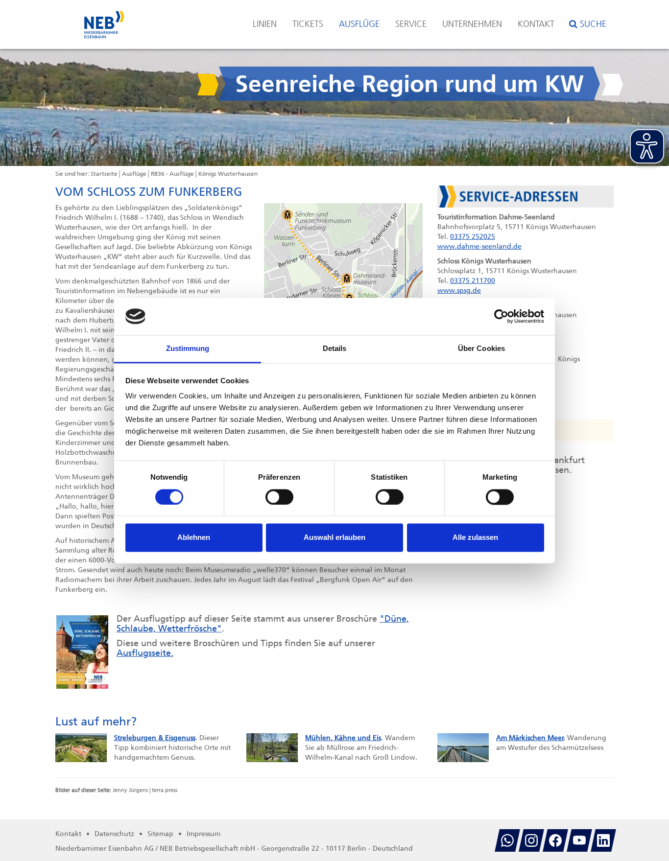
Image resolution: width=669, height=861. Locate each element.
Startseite (104, 173)
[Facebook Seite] (555, 840)
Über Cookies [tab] (481, 349)
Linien (265, 24)
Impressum (203, 834)
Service (411, 24)
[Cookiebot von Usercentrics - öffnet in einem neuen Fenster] (501, 316)
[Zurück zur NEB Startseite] (104, 20)
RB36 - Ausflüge (172, 173)
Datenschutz (114, 834)
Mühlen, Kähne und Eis (343, 738)
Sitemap (160, 834)
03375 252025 (472, 237)
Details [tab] (335, 349)
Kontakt (536, 24)
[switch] (279, 497)
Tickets (307, 24)
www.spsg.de (459, 290)
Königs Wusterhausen (228, 173)
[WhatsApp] (507, 840)
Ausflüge (359, 24)
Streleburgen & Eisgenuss (154, 738)
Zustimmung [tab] (188, 349)
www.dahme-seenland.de (479, 246)
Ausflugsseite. (145, 653)
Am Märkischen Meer (530, 738)
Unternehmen (472, 24)
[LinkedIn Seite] (603, 840)
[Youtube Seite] (579, 840)
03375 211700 (472, 281)
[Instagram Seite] (531, 840)
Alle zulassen (475, 538)
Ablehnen (193, 538)
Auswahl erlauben (334, 538)
